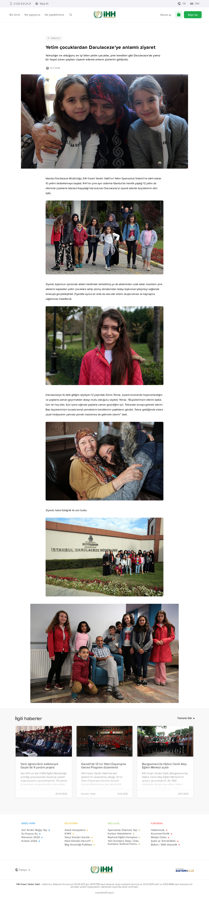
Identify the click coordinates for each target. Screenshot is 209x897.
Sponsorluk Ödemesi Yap (122, 830)
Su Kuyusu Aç (29, 833)
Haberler (55, 38)
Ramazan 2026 (30, 837)
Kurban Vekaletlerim (120, 833)
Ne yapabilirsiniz (54, 15)
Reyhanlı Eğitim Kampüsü (122, 837)
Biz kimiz (14, 15)
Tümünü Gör (184, 718)
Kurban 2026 (29, 840)
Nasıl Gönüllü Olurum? (78, 840)
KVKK (68, 833)
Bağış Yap (193, 14)
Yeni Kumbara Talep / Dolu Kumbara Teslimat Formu (123, 842)
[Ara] (70, 15)
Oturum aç (165, 14)
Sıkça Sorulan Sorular (77, 837)
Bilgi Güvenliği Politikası (78, 844)
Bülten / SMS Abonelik (164, 844)
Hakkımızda (158, 830)
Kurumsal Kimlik (160, 833)
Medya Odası (158, 837)
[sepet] (178, 14)
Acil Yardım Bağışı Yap (34, 830)
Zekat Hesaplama (75, 830)
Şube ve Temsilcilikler (163, 840)
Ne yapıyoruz (32, 15)
